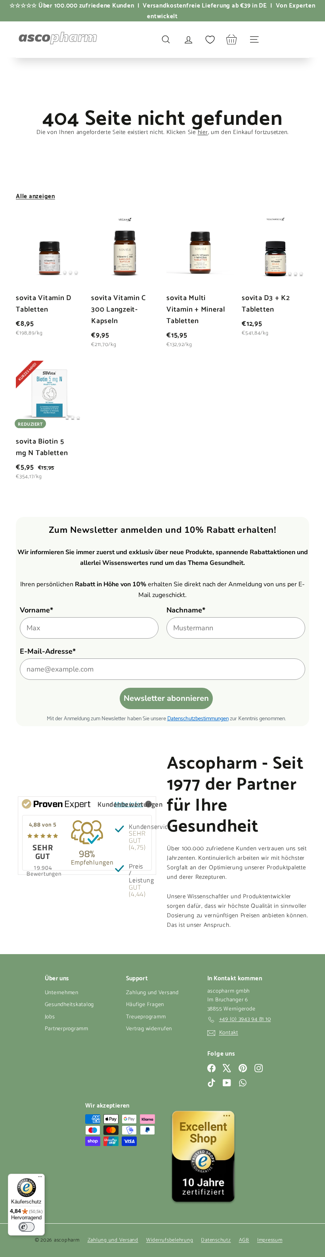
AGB (244, 1240)
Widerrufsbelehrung (169, 1240)
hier (203, 132)
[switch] (26, 1227)
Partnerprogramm (66, 1028)
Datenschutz (216, 1240)
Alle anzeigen (35, 195)
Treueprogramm (146, 1017)
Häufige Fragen (145, 1004)
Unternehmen (61, 992)
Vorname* (36, 610)
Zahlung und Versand (152, 992)
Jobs (50, 1017)
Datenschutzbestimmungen (198, 717)
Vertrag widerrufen (149, 1028)
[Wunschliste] (210, 39)
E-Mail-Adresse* (48, 651)
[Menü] (40, 1178)
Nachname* (185, 610)
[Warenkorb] (232, 39)
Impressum (270, 1240)
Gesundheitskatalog (69, 1004)
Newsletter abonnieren (166, 698)
